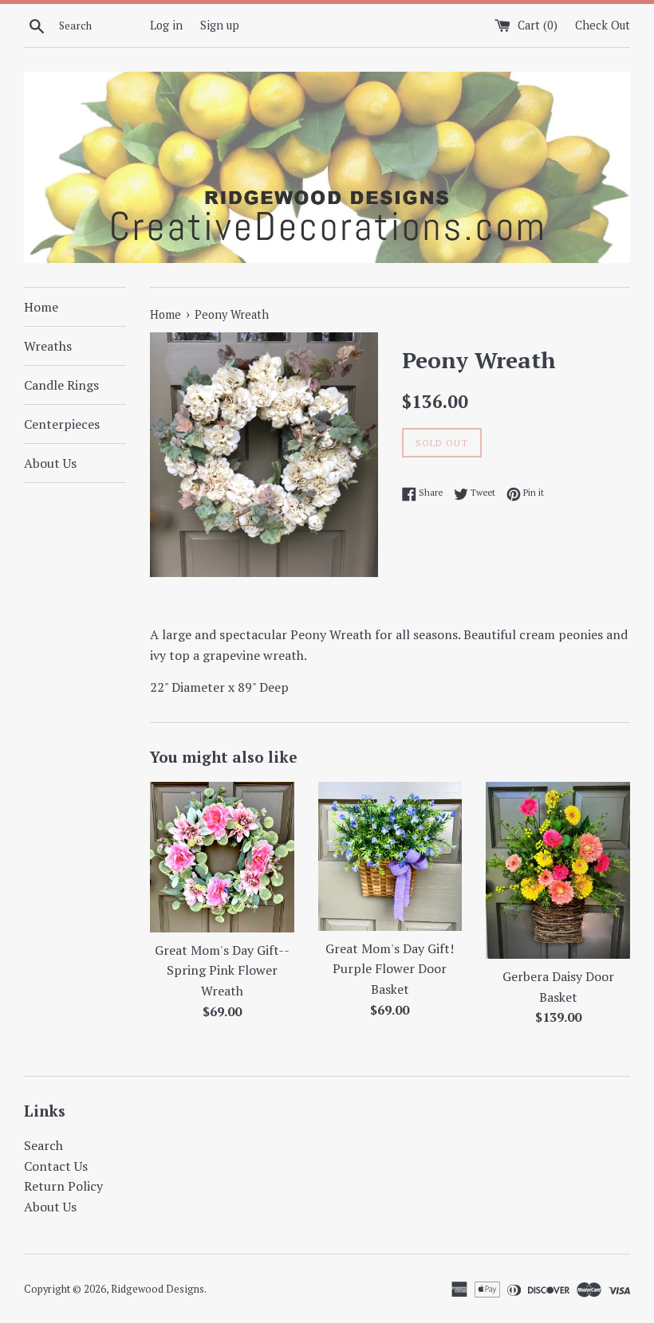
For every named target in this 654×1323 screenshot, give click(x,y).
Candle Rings (61, 385)
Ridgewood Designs (157, 1289)
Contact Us (56, 1166)
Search (43, 1145)
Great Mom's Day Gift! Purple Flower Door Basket (389, 969)
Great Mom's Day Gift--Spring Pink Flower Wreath (222, 970)
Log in (166, 25)
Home (41, 307)
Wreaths (48, 346)
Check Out (602, 25)
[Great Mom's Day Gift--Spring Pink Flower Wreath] (222, 857)
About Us (50, 463)
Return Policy (63, 1186)
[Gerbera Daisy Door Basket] (558, 870)
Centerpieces (62, 424)
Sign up (219, 25)
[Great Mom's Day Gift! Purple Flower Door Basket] (390, 856)
